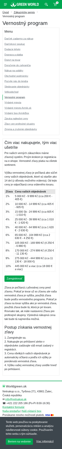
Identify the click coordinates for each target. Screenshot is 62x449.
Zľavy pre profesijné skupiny (19, 123)
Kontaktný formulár (13, 407)
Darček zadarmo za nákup (18, 38)
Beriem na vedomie (19, 441)
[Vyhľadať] (45, 4)
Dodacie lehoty (12, 49)
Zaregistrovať (14, 278)
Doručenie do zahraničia (17, 65)
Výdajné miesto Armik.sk (17, 107)
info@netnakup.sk (15, 399)
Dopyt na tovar (12, 59)
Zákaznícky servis (24, 12)
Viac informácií (45, 441)
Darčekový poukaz (14, 44)
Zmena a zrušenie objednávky (20, 129)
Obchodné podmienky (16, 76)
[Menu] (5, 4)
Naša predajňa (11, 411)
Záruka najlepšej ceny (16, 118)
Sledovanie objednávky (16, 86)
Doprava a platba (13, 54)
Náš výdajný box (31, 411)
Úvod (5, 12)
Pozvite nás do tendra (16, 81)
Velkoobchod (11, 91)
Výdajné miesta (12, 102)
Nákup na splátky (13, 70)
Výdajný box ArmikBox (16, 113)
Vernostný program (14, 97)
